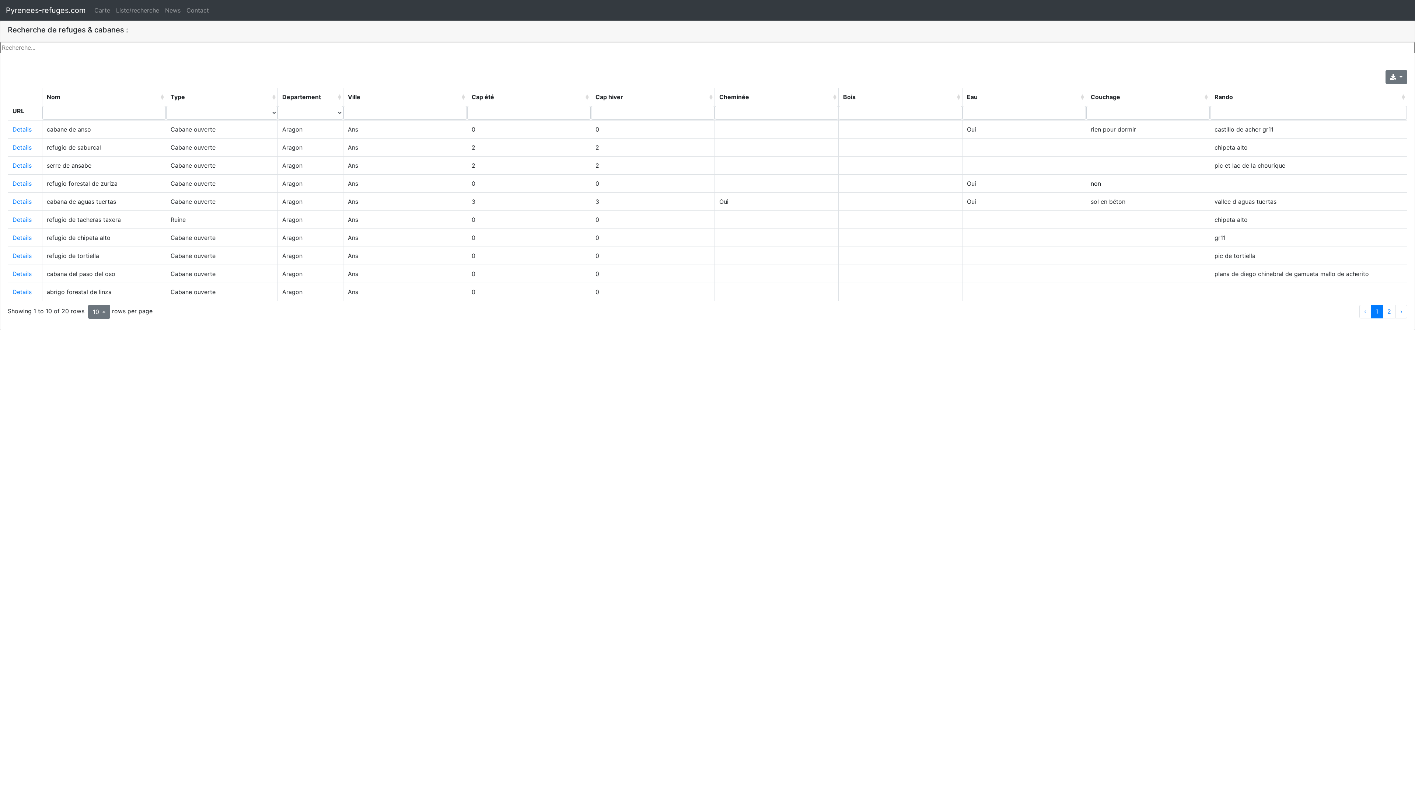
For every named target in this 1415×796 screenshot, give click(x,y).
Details (22, 129)
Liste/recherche (137, 10)
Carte (102, 10)
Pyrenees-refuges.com (45, 10)
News (173, 10)
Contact (197, 10)
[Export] (1396, 77)
